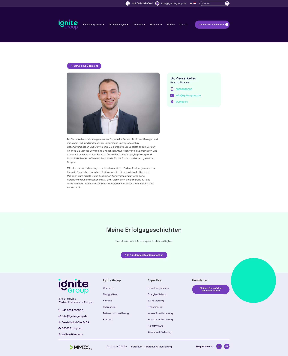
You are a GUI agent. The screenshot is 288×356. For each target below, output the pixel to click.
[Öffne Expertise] (145, 24)
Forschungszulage (158, 288)
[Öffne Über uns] (161, 24)
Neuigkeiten (110, 294)
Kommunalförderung (159, 332)
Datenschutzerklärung (116, 313)
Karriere (107, 300)
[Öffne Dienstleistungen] (128, 24)
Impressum (109, 306)
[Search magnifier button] (227, 3)
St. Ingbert (182, 101)
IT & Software (155, 325)
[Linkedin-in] (219, 346)
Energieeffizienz (157, 294)
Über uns (108, 288)
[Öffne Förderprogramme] (103, 24)
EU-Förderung (156, 300)
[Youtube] (227, 346)
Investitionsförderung (160, 319)
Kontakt (107, 319)
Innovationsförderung (160, 313)
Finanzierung (155, 306)
